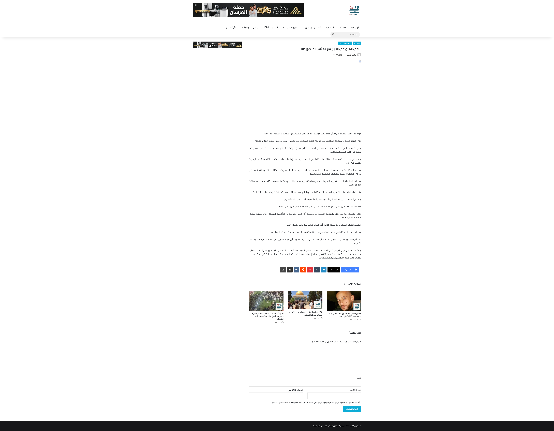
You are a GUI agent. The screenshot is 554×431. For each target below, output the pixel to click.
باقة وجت (330, 27)
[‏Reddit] (303, 269)
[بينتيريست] (310, 269)
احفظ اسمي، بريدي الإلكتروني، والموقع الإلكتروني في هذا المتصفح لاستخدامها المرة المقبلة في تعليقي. (315, 402)
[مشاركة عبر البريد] (290, 269)
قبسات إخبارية (345, 43)
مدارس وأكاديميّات (291, 27)
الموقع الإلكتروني (295, 390)
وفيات (245, 27)
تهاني (256, 27)
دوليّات (357, 43)
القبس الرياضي (313, 27)
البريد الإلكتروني (355, 390)
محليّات (343, 27)
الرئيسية (355, 27)
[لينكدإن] (323, 269)
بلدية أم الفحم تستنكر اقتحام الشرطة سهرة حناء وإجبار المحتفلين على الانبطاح (267, 316)
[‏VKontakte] (296, 269)
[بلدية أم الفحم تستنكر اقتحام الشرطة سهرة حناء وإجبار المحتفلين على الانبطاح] (266, 301)
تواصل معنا (318, 426)
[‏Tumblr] (317, 269)
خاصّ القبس (232, 27)
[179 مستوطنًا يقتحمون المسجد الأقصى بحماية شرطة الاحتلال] (305, 300)
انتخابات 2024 (270, 27)
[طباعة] (283, 269)
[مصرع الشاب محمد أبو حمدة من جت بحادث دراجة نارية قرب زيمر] (344, 301)
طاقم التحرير (351, 55)
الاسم (359, 378)
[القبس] (354, 10)
